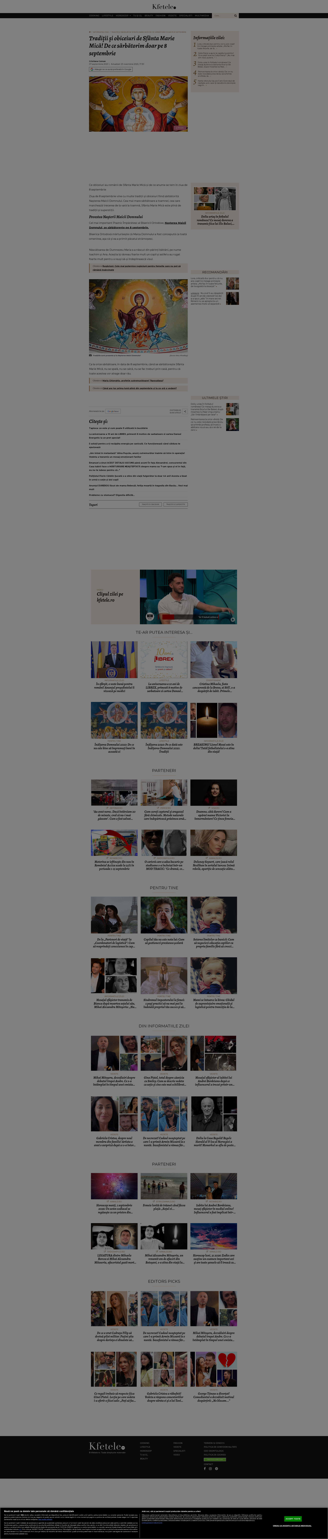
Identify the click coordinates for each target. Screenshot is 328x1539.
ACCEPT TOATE (293, 1519)
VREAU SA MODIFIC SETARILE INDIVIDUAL (292, 1526)
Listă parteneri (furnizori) (152, 1523)
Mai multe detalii (45, 1519)
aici (20, 1529)
